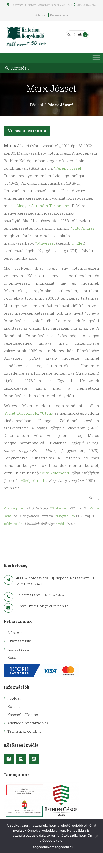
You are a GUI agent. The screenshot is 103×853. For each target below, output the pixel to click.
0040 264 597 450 (86, 5)
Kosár (72, 34)
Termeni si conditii (24, 731)
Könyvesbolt (18, 649)
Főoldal (36, 104)
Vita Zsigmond (14, 508)
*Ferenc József (67, 168)
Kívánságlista (59, 15)
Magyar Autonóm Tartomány (43, 205)
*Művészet (45, 243)
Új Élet (78, 243)
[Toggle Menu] (96, 58)
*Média (61, 523)
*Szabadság (58, 508)
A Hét (10, 413)
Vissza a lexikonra (27, 130)
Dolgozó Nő (27, 413)
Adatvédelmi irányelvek (28, 723)
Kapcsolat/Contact (23, 714)
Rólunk (14, 706)
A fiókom (41, 15)
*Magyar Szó (65, 516)
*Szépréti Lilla (34, 480)
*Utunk (47, 413)
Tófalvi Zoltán (13, 523)
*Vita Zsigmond (54, 472)
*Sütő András (82, 228)
